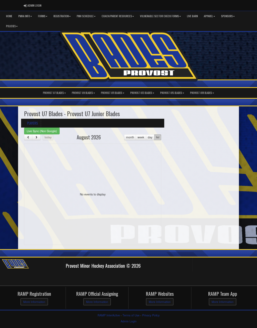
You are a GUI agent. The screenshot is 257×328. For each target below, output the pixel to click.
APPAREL (208, 16)
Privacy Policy (151, 315)
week (141, 137)
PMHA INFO (24, 16)
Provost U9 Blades (82, 93)
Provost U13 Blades (141, 93)
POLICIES (11, 26)
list (157, 137)
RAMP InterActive (109, 315)
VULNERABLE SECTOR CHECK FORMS (159, 16)
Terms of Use (131, 315)
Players (32, 123)
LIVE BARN (192, 16)
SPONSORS (227, 16)
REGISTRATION (61, 16)
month (130, 137)
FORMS (41, 16)
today (48, 137)
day (150, 137)
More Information (34, 302)
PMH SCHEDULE (85, 16)
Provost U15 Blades (171, 93)
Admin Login (129, 321)
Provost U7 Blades (53, 93)
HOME (9, 16)
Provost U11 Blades (111, 93)
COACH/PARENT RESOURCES (117, 16)
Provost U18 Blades (201, 93)
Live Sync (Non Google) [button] (42, 131)
